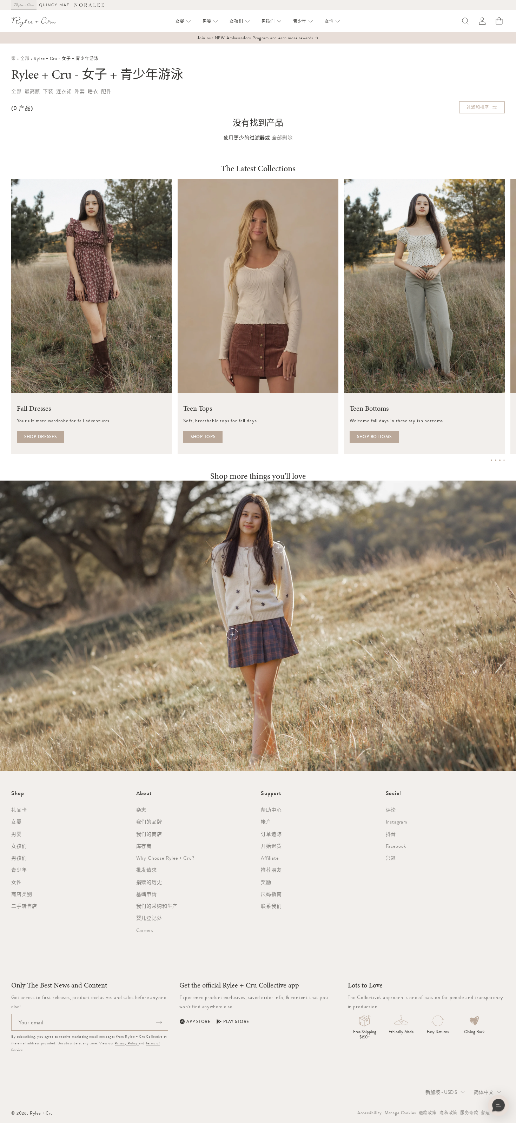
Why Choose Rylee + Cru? (165, 858)
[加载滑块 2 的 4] (496, 460)
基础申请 (146, 894)
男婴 (16, 834)
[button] (183, 21)
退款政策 (428, 1113)
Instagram (397, 821)
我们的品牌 (149, 821)
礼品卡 (19, 809)
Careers (144, 930)
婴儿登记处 (149, 918)
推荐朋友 (271, 869)
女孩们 (19, 846)
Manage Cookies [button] (400, 1113)
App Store (198, 1021)
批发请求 (146, 869)
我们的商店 (149, 834)
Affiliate (270, 858)
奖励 (266, 882)
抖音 (391, 834)
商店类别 (21, 894)
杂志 (141, 809)
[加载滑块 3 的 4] (500, 460)
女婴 (16, 821)
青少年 (19, 869)
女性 (16, 882)
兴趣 (391, 858)
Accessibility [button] (369, 1113)
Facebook (396, 846)
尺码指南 (271, 894)
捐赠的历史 (149, 882)
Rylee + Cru (41, 1113)
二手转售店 (24, 906)
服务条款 (469, 1113)
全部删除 (282, 137)
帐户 (266, 821)
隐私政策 (448, 1113)
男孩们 (19, 858)
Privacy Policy (127, 1043)
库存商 (144, 846)
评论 (391, 809)
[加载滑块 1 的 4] (491, 460)
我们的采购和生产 (157, 906)
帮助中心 (271, 809)
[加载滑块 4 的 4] (504, 460)
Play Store (236, 1021)
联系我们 (271, 906)
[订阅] (159, 1022)
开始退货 (271, 846)
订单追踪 (271, 834)
